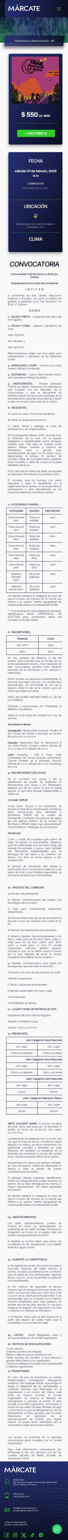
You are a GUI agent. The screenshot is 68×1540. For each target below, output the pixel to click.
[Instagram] (15, 1535)
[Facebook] (6, 1535)
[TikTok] (32, 1535)
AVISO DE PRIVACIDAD (15, 1522)
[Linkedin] (41, 1535)
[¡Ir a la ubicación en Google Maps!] (35, 218)
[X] (23, 1536)
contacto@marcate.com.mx (26, 1510)
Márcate (38, 8)
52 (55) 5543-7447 (22, 1496)
